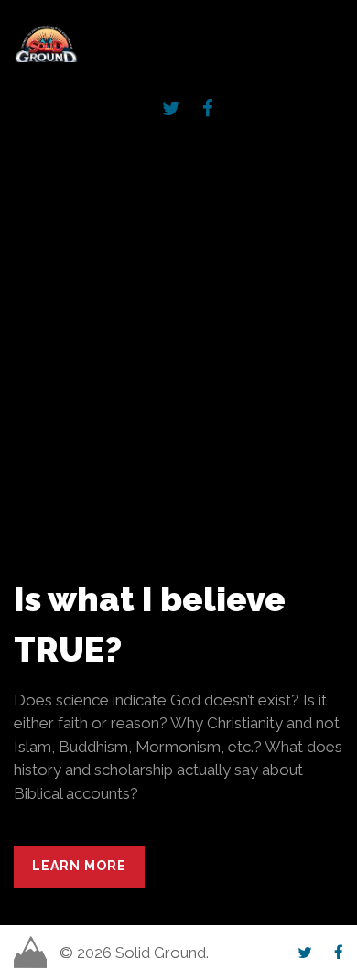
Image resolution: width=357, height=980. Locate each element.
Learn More (79, 865)
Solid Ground (18, 23)
